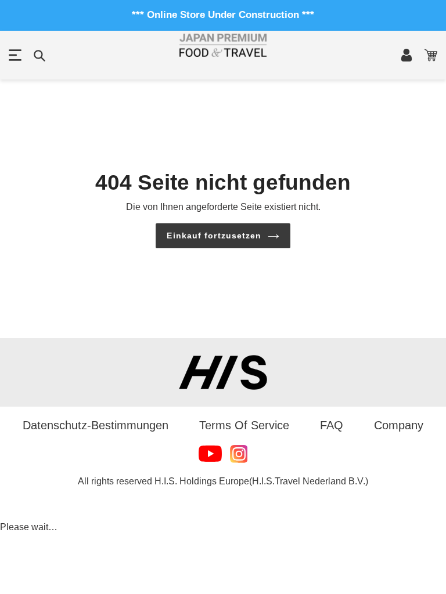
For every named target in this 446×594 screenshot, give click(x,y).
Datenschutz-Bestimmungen (95, 425)
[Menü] (15, 55)
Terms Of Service (244, 425)
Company (398, 425)
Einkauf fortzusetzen (214, 235)
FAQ (331, 425)
